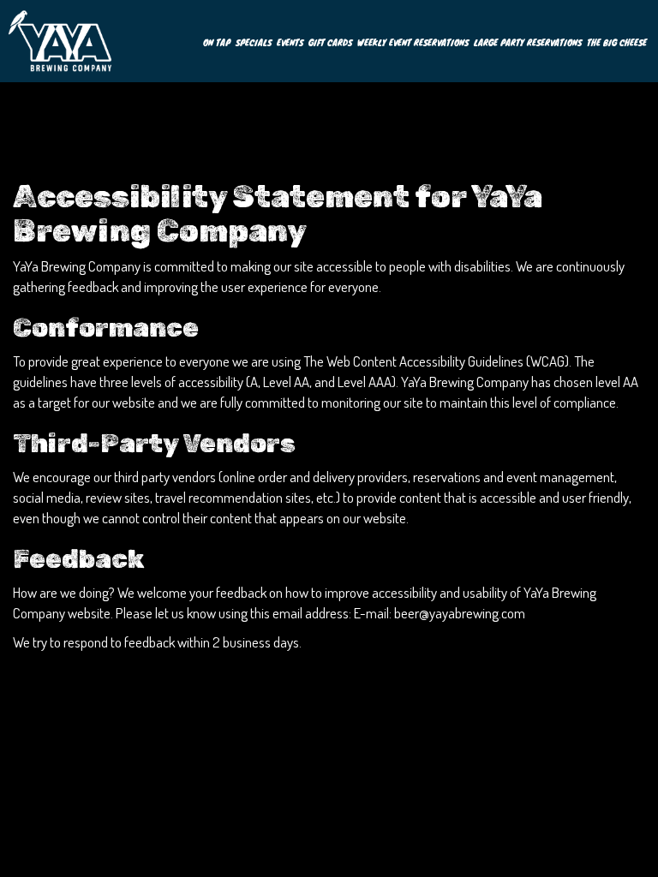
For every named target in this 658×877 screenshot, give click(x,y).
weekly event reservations (413, 42)
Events (290, 42)
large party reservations (528, 42)
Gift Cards (330, 42)
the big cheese (617, 42)
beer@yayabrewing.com (459, 613)
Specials (254, 42)
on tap (216, 42)
